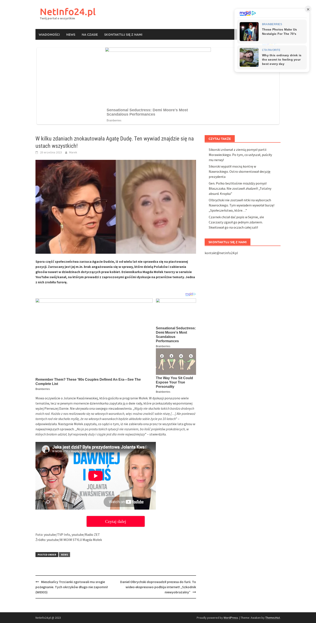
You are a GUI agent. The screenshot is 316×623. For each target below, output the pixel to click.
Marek (73, 152)
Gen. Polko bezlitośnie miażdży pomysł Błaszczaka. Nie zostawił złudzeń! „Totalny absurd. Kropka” (240, 188)
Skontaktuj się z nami (123, 34)
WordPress (231, 618)
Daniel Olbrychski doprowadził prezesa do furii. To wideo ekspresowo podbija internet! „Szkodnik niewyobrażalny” (158, 587)
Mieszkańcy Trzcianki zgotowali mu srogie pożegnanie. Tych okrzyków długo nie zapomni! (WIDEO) (71, 587)
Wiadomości (49, 34)
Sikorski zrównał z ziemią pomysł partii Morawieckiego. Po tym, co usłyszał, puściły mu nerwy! (240, 154)
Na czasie (90, 34)
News (70, 34)
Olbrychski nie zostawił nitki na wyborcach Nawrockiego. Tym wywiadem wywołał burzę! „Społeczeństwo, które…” (241, 205)
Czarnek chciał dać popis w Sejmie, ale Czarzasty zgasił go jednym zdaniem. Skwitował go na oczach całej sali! (236, 222)
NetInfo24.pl (68, 11)
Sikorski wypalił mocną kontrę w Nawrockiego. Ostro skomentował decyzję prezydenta (239, 171)
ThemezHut (272, 618)
